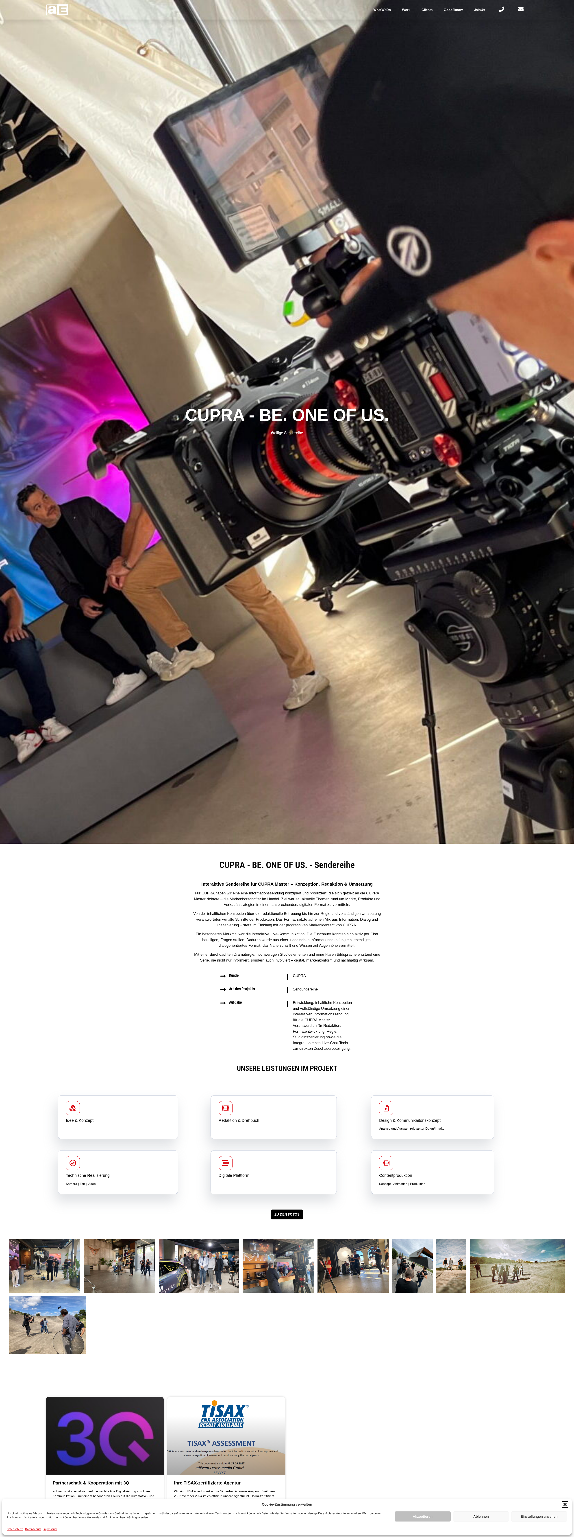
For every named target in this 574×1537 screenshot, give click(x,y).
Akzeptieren (423, 1516)
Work (406, 10)
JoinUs (479, 10)
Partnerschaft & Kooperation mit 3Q (91, 1482)
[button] (565, 1504)
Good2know (453, 10)
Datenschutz (15, 1529)
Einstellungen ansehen (539, 1516)
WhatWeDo (382, 10)
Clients (427, 10)
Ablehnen (481, 1516)
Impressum (50, 1529)
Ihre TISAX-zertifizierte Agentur (207, 1482)
